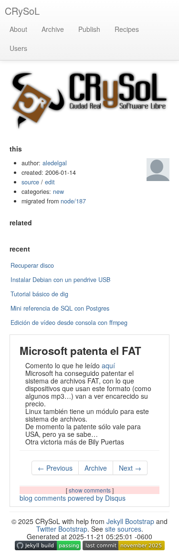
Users (18, 48)
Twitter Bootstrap (61, 529)
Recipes (127, 29)
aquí (108, 365)
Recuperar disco (32, 265)
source (30, 182)
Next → (130, 468)
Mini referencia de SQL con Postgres (60, 308)
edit (50, 182)
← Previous (55, 468)
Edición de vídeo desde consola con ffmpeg (69, 322)
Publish (89, 29)
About (18, 29)
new (58, 191)
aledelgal (54, 163)
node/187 (73, 201)
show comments (90, 490)
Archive (53, 29)
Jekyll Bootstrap (130, 521)
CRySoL (22, 11)
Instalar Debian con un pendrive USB (60, 279)
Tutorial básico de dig (39, 294)
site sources (123, 529)
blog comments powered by (73, 498)
